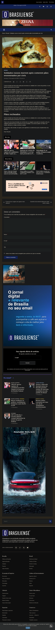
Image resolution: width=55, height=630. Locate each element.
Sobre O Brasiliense (33, 610)
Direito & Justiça (33, 563)
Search (50, 521)
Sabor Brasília (5, 568)
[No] (53, 626)
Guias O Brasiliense (34, 590)
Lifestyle (4, 590)
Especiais (4, 607)
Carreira (4, 585)
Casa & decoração (6, 602)
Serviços (31, 598)
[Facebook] (19, 547)
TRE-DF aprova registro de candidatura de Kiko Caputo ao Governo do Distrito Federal (17, 388)
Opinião (4, 615)
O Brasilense (22, 78)
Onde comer (32, 593)
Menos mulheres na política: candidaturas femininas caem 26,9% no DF (18, 403)
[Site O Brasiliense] (30, 82)
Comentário (7, 217)
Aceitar (28, 627)
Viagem (4, 595)
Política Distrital (15, 382)
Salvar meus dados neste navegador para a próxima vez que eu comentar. (23, 253)
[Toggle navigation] (4, 29)
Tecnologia (4, 583)
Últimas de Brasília (6, 559)
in (26, 81)
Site (5, 247)
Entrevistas (4, 612)
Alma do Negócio (6, 578)
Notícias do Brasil (33, 559)
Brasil (31, 556)
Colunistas (4, 617)
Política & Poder (33, 561)
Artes (30, 583)
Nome (6, 234)
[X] (23, 547)
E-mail (6, 240)
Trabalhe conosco (33, 619)
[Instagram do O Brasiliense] (13, 82)
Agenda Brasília (40, 382)
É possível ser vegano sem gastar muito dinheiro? (15, 202)
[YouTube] (27, 547)
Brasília (22, 398)
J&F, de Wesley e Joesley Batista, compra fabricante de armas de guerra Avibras (18, 418)
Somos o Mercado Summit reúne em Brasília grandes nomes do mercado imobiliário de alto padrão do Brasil (42, 388)
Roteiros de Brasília (33, 602)
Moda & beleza (5, 600)
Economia (13, 413)
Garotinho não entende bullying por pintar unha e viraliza (39, 202)
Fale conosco (32, 612)
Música (31, 581)
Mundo (6, 70)
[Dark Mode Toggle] (51, 626)
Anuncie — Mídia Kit (34, 615)
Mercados (4, 581)
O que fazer (32, 595)
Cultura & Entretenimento (36, 573)
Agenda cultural (32, 576)
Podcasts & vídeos (6, 619)
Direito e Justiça (40, 398)
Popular (4, 566)
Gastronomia (5, 593)
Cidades (4, 563)
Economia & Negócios (8, 573)
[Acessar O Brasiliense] (27, 185)
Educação (31, 566)
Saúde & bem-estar (6, 598)
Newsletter (31, 617)
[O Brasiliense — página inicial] (17, 533)
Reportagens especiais (7, 610)
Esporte (31, 585)
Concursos (31, 600)
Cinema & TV (32, 578)
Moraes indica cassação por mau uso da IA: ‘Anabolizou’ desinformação (42, 404)
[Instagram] (16, 547)
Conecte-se (32, 607)
